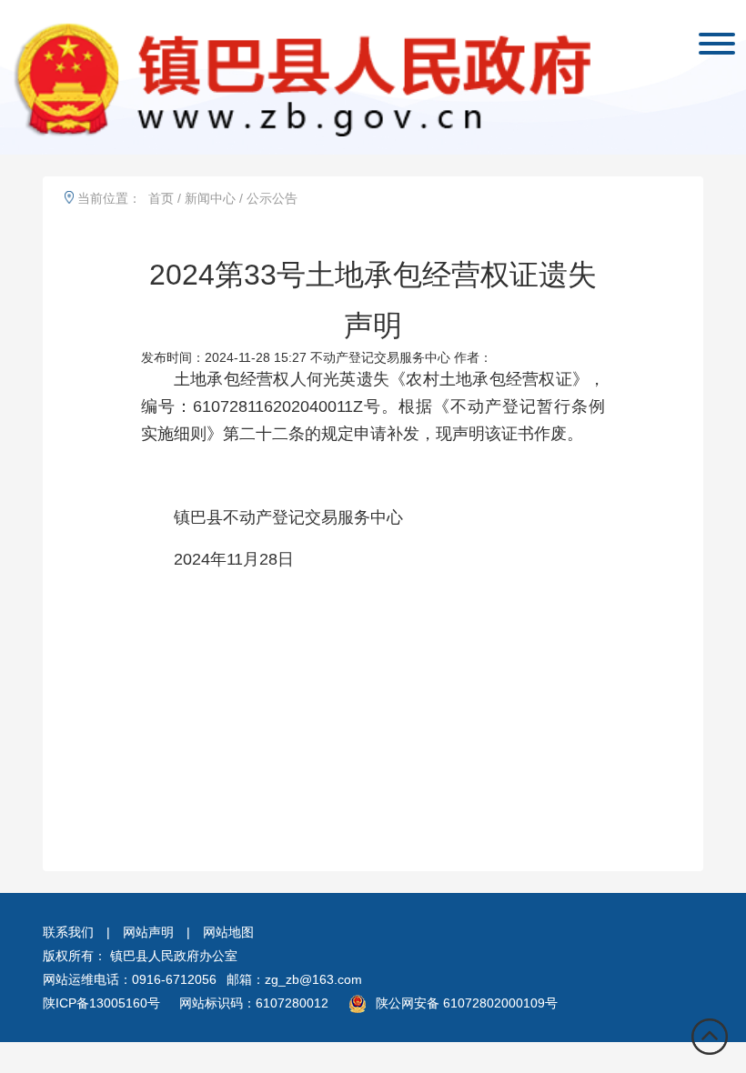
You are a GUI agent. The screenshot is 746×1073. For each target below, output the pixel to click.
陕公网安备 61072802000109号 (467, 1003)
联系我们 (68, 932)
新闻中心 (210, 198)
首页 (161, 198)
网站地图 (228, 932)
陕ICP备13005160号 (101, 1003)
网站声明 (148, 932)
